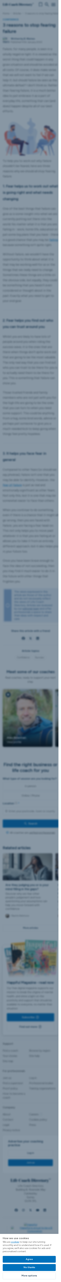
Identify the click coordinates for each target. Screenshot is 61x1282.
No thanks (29, 1267)
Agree (29, 1259)
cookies (15, 1241)
